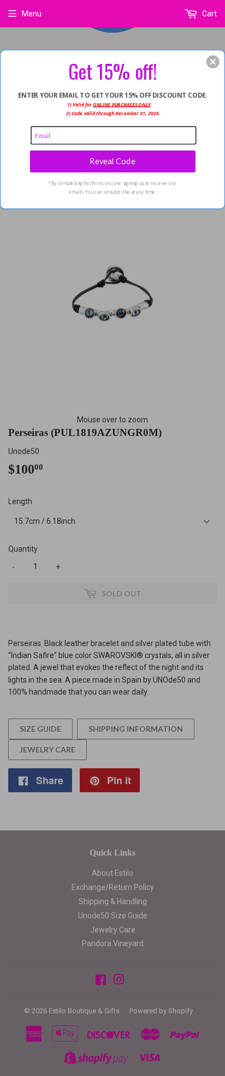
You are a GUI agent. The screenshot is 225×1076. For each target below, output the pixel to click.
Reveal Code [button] (112, 161)
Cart (208, 13)
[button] (213, 61)
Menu (32, 13)
